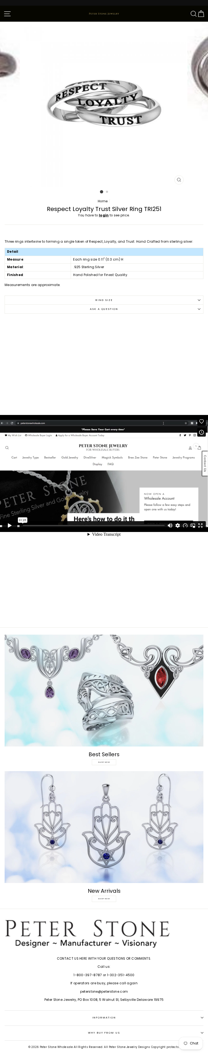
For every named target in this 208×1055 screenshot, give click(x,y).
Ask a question (104, 309)
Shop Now (104, 762)
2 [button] (107, 192)
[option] (104, 104)
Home (103, 201)
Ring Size (104, 300)
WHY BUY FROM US (104, 1032)
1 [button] (101, 191)
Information (104, 1017)
